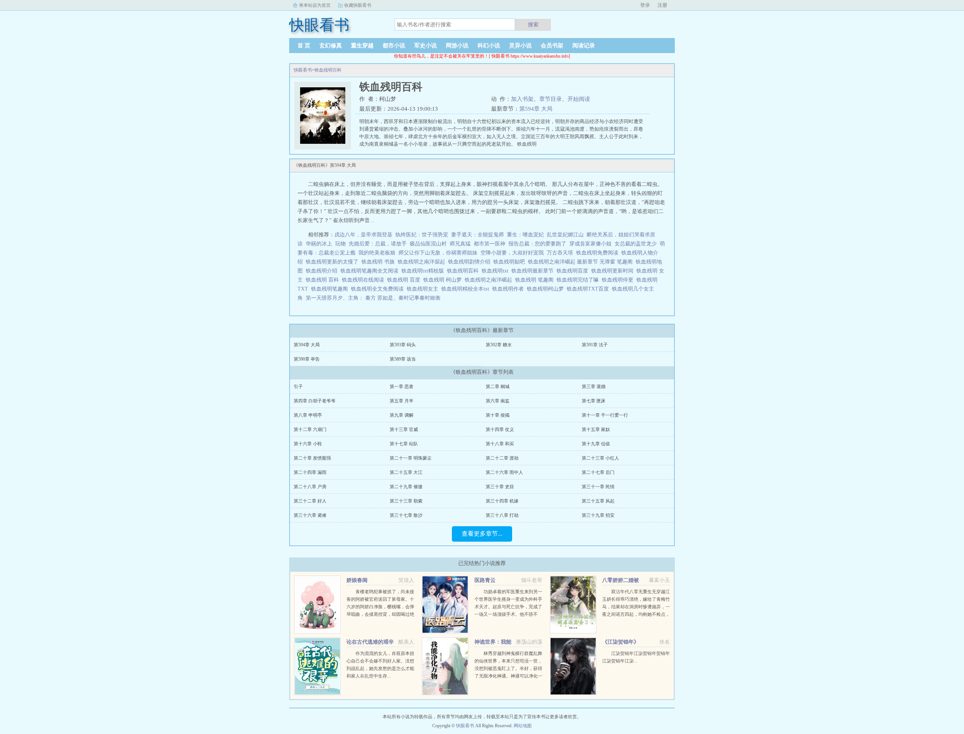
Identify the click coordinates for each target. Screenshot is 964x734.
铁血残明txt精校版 (424, 271)
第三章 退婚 (594, 386)
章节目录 (550, 99)
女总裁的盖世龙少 (636, 244)
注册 (662, 5)
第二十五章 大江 (406, 472)
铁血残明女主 (424, 289)
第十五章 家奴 (596, 429)
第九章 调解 (401, 415)
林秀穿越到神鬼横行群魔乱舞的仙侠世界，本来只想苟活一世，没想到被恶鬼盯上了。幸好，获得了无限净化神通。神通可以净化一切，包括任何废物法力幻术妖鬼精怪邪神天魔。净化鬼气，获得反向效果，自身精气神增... (508, 676)
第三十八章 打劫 (502, 515)
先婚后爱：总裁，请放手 (378, 244)
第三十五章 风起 (598, 501)
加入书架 (522, 99)
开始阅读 (578, 99)
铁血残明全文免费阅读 (379, 289)
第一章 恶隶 (401, 386)
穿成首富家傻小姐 (590, 244)
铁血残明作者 (509, 289)
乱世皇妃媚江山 (565, 235)
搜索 (533, 24)
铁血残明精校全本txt (466, 289)
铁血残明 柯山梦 (444, 280)
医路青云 (485, 580)
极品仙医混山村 (428, 244)
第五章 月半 (401, 401)
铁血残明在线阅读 (364, 280)
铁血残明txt (496, 271)
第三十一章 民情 (598, 486)
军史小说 (425, 46)
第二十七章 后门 (598, 472)
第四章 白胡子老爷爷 (315, 401)
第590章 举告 (307, 359)
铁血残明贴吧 (510, 262)
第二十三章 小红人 (600, 458)
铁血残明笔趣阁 (331, 289)
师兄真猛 (460, 244)
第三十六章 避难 (310, 515)
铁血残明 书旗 (380, 262)
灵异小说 (520, 46)
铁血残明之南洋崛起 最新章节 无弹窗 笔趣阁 (582, 262)
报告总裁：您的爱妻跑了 (537, 244)
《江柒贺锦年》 (620, 642)
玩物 (340, 244)
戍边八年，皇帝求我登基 (363, 235)
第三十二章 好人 (310, 501)
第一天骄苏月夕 (324, 298)
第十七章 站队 (404, 443)
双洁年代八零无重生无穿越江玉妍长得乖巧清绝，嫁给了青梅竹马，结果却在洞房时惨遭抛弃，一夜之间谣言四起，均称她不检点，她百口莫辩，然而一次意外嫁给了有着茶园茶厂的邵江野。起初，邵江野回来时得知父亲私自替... (636, 614)
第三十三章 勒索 (406, 501)
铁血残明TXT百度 (589, 289)
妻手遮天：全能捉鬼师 (477, 235)
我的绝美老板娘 (376, 253)
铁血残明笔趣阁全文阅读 (370, 271)
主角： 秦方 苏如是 (370, 298)
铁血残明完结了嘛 (579, 280)
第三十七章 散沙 (406, 515)
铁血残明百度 (574, 271)
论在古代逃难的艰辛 (370, 642)
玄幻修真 (330, 46)
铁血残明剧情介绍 (470, 262)
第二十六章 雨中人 (504, 472)
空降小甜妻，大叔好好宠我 (512, 253)
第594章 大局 (535, 109)
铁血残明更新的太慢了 (334, 262)
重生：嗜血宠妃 (525, 235)
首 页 (303, 46)
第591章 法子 (595, 344)
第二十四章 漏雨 (310, 472)
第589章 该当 (403, 359)
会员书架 (552, 46)
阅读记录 (583, 46)
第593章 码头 (403, 344)
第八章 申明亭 (308, 415)
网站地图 (523, 725)
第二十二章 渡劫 (502, 458)
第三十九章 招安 (598, 515)
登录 (645, 5)
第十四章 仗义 (500, 429)
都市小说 (394, 46)
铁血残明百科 (328, 70)
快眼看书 (303, 70)
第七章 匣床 (594, 401)
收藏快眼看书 (357, 5)
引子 (298, 386)
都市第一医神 (489, 244)
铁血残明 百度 (405, 280)
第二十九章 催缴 (406, 486)
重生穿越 (362, 46)
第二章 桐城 (497, 386)
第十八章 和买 (500, 443)
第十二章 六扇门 (310, 429)
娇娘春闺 (357, 580)
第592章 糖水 (499, 344)
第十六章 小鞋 (308, 443)
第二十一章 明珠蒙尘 (411, 458)
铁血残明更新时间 (613, 271)
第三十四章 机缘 (502, 501)
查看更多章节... (482, 533)
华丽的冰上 (319, 244)
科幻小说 (488, 46)
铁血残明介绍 (323, 271)
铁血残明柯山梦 (547, 289)
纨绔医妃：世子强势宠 (421, 235)
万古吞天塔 (560, 253)
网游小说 (457, 46)
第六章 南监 (497, 401)
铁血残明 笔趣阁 (536, 280)
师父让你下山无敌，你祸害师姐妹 (437, 253)
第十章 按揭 (497, 415)
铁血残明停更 (619, 280)
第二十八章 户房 (310, 486)
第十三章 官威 (404, 429)
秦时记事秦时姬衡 (419, 298)
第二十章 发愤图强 (312, 458)
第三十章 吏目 (500, 486)
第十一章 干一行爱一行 (605, 415)
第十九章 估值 (596, 443)
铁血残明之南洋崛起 (490, 280)
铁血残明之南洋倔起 (423, 262)
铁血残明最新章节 (534, 271)
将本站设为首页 (315, 5)
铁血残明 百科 (324, 280)
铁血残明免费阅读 (598, 253)
